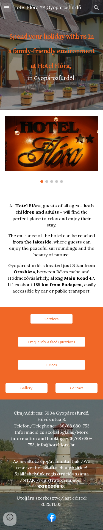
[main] (51, 55)
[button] (6, 7)
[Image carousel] (51, 149)
